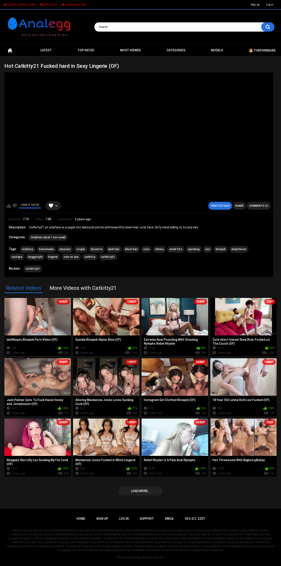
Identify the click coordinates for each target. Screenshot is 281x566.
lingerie (53, 256)
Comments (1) (258, 205)
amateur (65, 249)
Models (217, 50)
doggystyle (35, 256)
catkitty (90, 256)
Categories (176, 50)
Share (239, 205)
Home (9, 50)
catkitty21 (108, 256)
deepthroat (238, 249)
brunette (97, 249)
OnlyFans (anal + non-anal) (48, 237)
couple (80, 249)
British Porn (50, 4)
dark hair (113, 249)
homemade (46, 249)
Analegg (136, 557)
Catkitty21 (33, 268)
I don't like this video (14, 206)
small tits (175, 249)
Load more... (140, 491)
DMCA (169, 518)
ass (207, 249)
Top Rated (85, 50)
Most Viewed (130, 50)
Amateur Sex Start (75, 4)
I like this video (9, 206)
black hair (131, 249)
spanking (194, 249)
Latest (46, 50)
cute (146, 249)
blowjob (221, 249)
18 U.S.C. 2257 (194, 518)
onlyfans (27, 249)
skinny (159, 249)
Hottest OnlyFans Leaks (21, 4)
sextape (17, 256)
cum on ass (71, 256)
